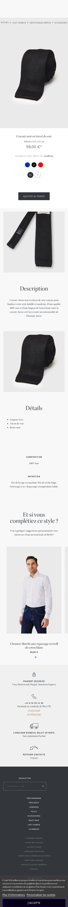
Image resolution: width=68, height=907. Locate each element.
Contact (34, 869)
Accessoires (34, 816)
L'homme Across (34, 838)
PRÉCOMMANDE (34, 798)
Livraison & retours (34, 851)
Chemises (34, 807)
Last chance (34, 825)
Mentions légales (34, 860)
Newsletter (25, 778)
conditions (48, 155)
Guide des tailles (34, 842)
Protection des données (34, 864)
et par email (34, 710)
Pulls (34, 811)
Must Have (34, 820)
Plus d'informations (13, 894)
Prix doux (34, 802)
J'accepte (34, 903)
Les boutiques (34, 847)
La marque (34, 829)
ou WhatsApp (34, 714)
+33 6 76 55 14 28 (34, 702)
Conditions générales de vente (34, 856)
